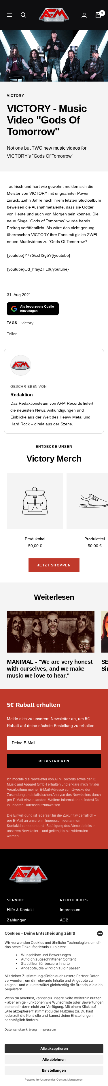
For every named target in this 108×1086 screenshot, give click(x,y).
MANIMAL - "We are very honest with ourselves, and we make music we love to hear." (49, 669)
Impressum (70, 909)
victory (15, 96)
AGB (64, 920)
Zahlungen (16, 920)
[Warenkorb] (98, 15)
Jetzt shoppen (54, 565)
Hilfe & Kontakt (20, 909)
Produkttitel (35, 539)
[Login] (84, 15)
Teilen (12, 333)
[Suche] (23, 15)
